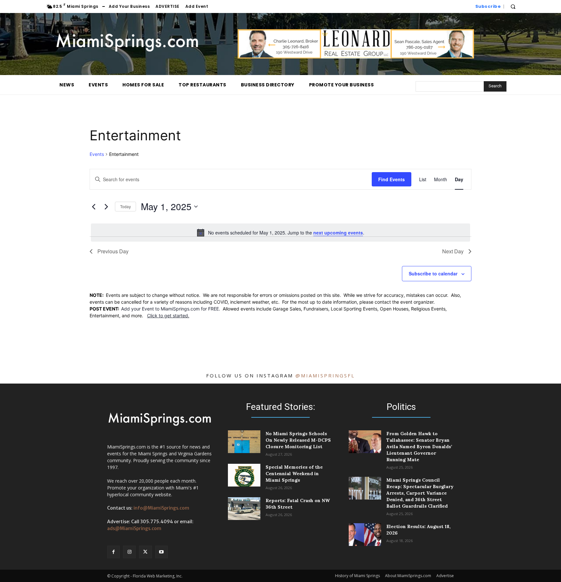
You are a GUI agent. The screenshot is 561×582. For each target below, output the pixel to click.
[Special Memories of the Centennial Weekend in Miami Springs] (244, 475)
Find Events (391, 179)
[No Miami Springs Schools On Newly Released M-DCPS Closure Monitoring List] (244, 441)
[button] (512, 6)
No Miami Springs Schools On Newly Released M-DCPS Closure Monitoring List (298, 440)
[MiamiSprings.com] (127, 43)
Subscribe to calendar (433, 273)
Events (97, 154)
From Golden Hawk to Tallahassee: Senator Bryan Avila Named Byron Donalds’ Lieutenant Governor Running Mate (419, 446)
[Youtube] (161, 552)
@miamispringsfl (325, 375)
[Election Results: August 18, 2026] (365, 534)
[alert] (280, 232)
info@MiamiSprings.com (161, 508)
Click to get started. (168, 315)
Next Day (453, 251)
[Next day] (106, 206)
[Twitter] (145, 552)
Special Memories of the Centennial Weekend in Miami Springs (294, 473)
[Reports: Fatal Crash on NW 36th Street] (244, 508)
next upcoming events (338, 232)
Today (125, 206)
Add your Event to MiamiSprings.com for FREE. (172, 308)
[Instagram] (129, 552)
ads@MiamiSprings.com (134, 528)
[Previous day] (93, 206)
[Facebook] (113, 552)
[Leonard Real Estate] (356, 56)
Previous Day (113, 251)
